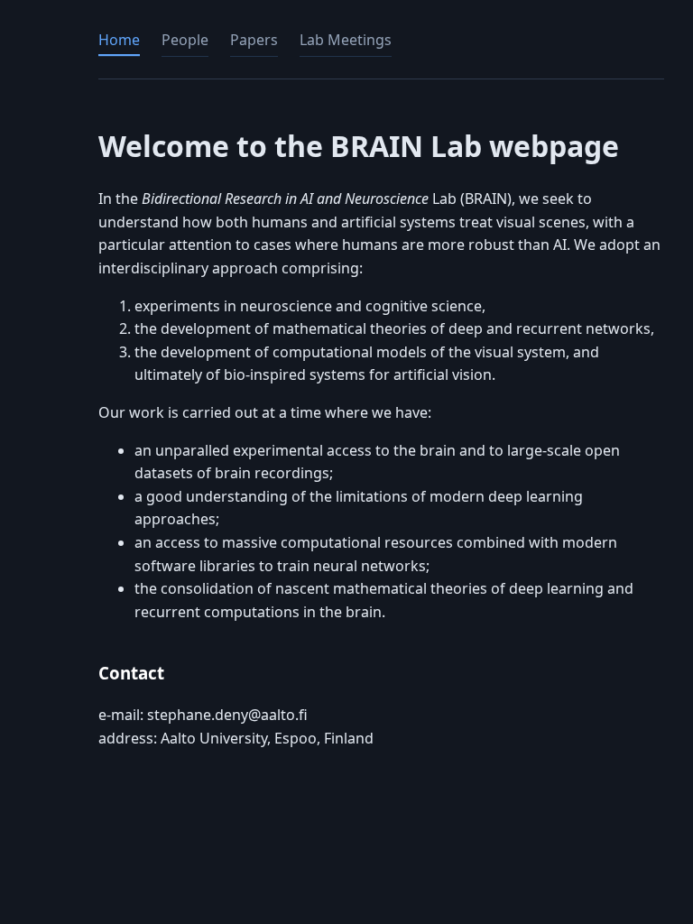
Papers (254, 40)
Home (119, 40)
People (185, 40)
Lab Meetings (346, 40)
